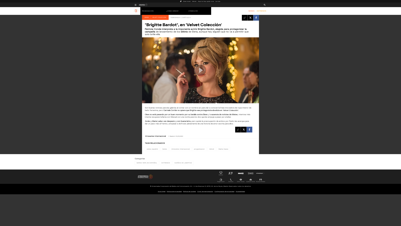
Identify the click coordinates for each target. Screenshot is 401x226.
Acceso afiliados (260, 181)
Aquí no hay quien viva (206, 1)
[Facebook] (256, 18)
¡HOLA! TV (241, 173)
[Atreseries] (136, 13)
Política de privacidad (174, 191)
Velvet (194, 1)
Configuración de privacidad (224, 191)
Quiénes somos (250, 181)
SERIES (251, 11)
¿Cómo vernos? (172, 11)
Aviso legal (161, 191)
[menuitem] (251, 11)
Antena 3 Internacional (221, 173)
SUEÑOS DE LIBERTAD (183, 163)
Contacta (230, 181)
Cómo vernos (240, 181)
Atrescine (250, 173)
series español (152, 149)
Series (147, 17)
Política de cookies (189, 191)
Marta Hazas (223, 149)
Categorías (140, 159)
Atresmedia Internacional (145, 177)
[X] (250, 18)
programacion (199, 149)
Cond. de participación (205, 191)
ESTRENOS (261, 11)
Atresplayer (193, 11)
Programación (148, 11)
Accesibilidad (240, 191)
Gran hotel (186, 1)
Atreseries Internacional (180, 149)
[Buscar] (264, 4)
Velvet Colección (159, 17)
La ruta (217, 1)
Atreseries (231, 173)
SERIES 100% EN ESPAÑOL (146, 163)
